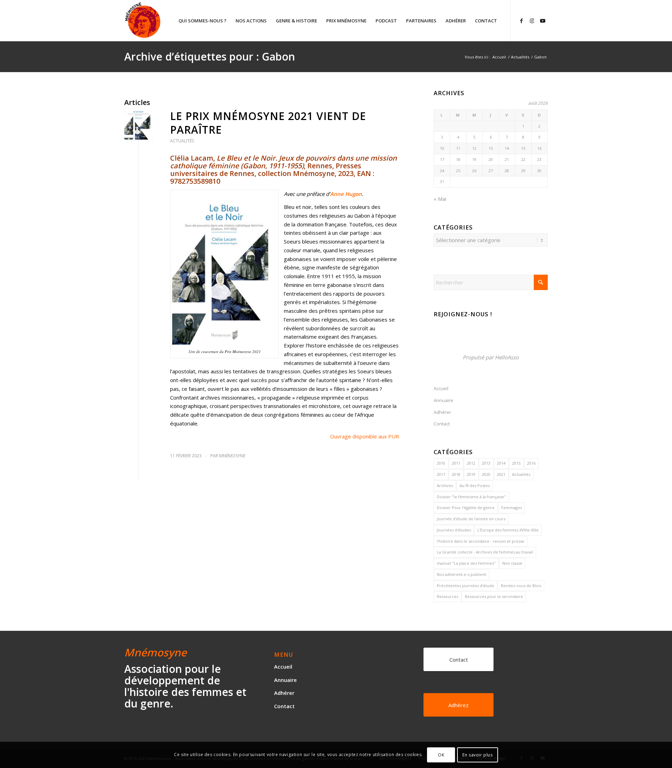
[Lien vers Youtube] (542, 20)
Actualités (182, 141)
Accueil (441, 388)
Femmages (511, 507)
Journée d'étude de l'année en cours (471, 518)
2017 (441, 474)
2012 (471, 463)
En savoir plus (477, 755)
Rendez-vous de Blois (521, 585)
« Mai (440, 198)
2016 (531, 463)
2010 (441, 463)
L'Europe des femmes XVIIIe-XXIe (508, 530)
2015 (516, 463)
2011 (456, 463)
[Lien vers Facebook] (521, 20)
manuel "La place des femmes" (466, 563)
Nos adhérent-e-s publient (461, 574)
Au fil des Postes (475, 485)
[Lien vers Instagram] (532, 20)
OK (441, 755)
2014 (501, 463)
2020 (486, 474)
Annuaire (443, 400)
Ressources (447, 596)
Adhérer (442, 412)
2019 (471, 474)
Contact (442, 424)
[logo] (169, 20)
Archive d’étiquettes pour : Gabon (209, 56)
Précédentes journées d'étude (465, 585)
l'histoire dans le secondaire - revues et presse (480, 541)
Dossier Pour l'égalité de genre (466, 507)
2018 (456, 474)
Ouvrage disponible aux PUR (364, 436)
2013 (486, 463)
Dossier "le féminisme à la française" (471, 496)
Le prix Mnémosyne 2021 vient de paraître (268, 123)
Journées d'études (454, 530)
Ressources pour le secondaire (494, 596)
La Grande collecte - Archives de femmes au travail (485, 552)
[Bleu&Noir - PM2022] (138, 125)
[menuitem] (202, 20)
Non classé (512, 563)
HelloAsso (507, 357)
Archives (445, 485)
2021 (501, 474)
